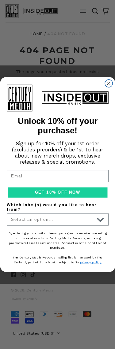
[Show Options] (100, 219)
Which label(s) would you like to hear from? (52, 207)
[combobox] (52, 219)
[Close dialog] (109, 83)
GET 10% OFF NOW (57, 192)
